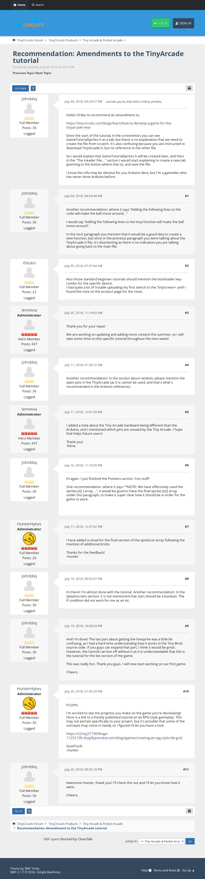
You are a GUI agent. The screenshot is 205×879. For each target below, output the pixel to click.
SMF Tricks (32, 868)
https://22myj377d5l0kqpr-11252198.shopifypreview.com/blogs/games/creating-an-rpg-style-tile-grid (124, 735)
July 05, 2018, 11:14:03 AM (83, 313)
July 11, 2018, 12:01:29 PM (83, 412)
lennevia (29, 310)
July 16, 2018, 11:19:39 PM (83, 465)
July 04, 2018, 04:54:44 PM (83, 196)
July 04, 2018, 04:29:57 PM (83, 101)
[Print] (189, 88)
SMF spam (51, 839)
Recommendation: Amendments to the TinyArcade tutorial (98, 57)
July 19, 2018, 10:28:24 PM (83, 626)
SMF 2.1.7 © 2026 (22, 872)
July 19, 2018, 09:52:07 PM (83, 578)
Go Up (18, 811)
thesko (29, 263)
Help (145, 870)
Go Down (20, 88)
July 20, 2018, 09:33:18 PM (83, 769)
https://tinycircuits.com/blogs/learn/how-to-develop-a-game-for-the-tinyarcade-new (119, 125)
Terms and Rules (165, 870)
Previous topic (23, 73)
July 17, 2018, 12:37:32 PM (83, 526)
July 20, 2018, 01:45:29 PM (83, 691)
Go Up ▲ (188, 870)
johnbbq (29, 98)
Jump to (131, 841)
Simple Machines (48, 872)
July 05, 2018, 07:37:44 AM (83, 266)
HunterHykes (29, 524)
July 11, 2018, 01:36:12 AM (83, 365)
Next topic (43, 73)
